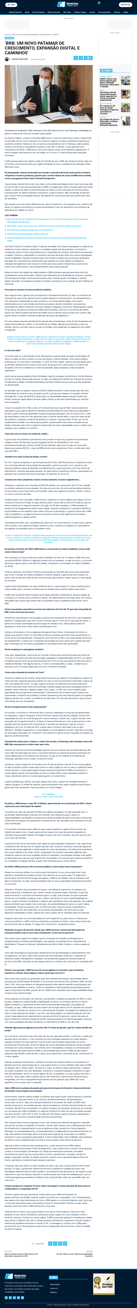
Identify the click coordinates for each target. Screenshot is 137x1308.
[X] (81, 58)
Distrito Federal (106, 76)
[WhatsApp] (90, 58)
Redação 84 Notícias (20, 59)
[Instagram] (10, 1297)
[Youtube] (22, 1297)
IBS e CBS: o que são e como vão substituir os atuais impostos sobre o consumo (44, 226)
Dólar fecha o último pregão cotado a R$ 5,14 (27, 234)
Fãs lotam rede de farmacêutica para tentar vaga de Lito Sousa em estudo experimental (108, 96)
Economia (8, 35)
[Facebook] (76, 58)
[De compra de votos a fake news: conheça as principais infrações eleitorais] (125, 121)
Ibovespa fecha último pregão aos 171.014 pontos (30, 230)
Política (103, 117)
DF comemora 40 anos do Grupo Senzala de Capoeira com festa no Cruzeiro (109, 110)
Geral (102, 90)
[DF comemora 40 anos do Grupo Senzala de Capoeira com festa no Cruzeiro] (125, 107)
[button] (125, 4)
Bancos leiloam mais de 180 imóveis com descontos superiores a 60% (21, 1255)
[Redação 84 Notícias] (7, 59)
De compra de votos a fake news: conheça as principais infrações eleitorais (109, 122)
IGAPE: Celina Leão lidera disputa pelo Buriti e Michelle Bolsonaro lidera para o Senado (109, 83)
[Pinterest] (85, 58)
